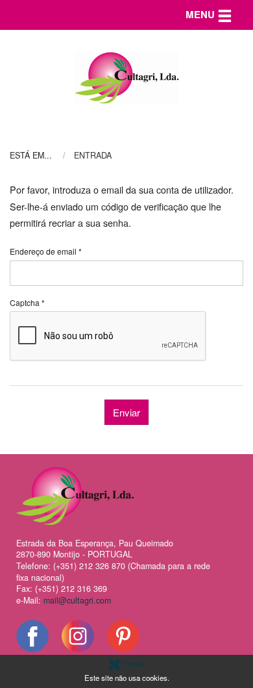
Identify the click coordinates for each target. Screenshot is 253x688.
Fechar (133, 663)
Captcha (27, 302)
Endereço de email (46, 251)
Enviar (126, 412)
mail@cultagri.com (77, 600)
